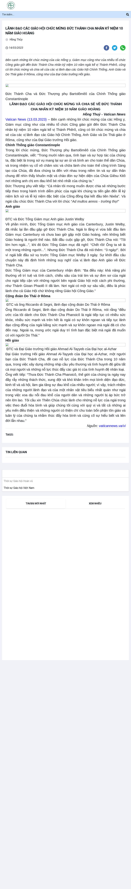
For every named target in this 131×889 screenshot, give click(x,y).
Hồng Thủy (16, 39)
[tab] (36, 503)
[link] (18, 488)
